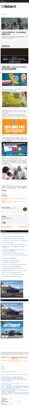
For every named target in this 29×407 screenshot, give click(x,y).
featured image (19, 198)
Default (7, 201)
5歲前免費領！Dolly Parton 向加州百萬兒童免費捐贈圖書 (14, 68)
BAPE (3, 70)
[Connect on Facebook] (4, 222)
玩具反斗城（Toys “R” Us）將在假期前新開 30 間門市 (12, 274)
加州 (4, 199)
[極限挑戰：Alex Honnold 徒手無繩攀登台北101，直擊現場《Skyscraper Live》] (16, 59)
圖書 (6, 199)
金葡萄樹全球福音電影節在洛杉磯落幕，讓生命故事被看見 (13, 238)
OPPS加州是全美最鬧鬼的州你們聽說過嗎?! (11, 266)
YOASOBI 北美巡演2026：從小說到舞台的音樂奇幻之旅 (14, 33)
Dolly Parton (6, 198)
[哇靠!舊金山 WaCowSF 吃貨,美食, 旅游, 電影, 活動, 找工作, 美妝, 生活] (9, 7)
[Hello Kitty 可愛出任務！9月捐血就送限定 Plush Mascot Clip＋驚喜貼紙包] (4, 59)
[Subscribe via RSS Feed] (2, 222)
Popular (2, 365)
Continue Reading (5, 46)
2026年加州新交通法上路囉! (7, 242)
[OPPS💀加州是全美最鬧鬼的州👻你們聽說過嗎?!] (14, 62)
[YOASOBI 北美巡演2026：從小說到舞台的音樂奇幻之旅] (6, 59)
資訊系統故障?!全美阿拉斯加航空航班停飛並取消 (11, 276)
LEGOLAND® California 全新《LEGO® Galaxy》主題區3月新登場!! (15, 240)
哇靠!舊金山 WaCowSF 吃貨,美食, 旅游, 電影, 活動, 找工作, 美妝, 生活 (14, 358)
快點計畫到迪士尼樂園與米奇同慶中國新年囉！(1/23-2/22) (13, 253)
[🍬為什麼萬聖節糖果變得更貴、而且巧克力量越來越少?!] (17, 62)
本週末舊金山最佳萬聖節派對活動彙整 (9, 258)
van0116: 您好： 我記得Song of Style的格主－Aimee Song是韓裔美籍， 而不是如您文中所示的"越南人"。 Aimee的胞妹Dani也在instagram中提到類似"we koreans (15, 393)
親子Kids (3, 202)
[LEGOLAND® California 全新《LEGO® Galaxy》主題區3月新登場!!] (11, 59)
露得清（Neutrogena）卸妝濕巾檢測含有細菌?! (11, 272)
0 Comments (11, 70)
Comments (3, 368)
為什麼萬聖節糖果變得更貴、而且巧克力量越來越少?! (13, 268)
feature (10, 198)
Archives (3, 369)
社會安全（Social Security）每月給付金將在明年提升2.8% (13, 264)
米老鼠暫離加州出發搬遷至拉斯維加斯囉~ (10, 260)
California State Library (10, 185)
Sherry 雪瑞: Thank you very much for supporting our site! (12, 383)
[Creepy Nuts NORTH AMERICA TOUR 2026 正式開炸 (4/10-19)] (13, 59)
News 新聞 (15, 201)
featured (13, 198)
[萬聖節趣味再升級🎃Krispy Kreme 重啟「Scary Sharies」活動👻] (19, 62)
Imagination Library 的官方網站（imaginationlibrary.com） (14, 159)
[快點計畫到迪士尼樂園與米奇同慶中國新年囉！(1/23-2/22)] (20, 59)
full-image (24, 198)
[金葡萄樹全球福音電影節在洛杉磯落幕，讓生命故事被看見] (9, 59)
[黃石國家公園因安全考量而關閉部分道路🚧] (10, 62)
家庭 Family (24, 201)
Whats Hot (19, 201)
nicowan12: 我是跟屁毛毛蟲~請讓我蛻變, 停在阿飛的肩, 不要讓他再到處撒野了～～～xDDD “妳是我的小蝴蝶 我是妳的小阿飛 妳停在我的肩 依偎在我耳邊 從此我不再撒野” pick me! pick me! (15, 387)
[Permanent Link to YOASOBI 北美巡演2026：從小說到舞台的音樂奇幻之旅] (14, 24)
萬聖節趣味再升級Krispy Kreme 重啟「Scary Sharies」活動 (14, 270)
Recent (2, 367)
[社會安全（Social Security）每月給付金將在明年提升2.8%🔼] (12, 62)
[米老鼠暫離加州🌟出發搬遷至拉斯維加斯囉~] (25, 60)
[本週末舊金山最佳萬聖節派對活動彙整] (23, 59)
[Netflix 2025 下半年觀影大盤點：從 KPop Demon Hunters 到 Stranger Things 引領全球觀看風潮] (18, 59)
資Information (8, 202)
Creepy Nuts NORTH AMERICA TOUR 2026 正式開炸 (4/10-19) (14, 244)
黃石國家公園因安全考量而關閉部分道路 (10, 262)
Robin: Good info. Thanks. (6, 385)
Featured (10, 201)
